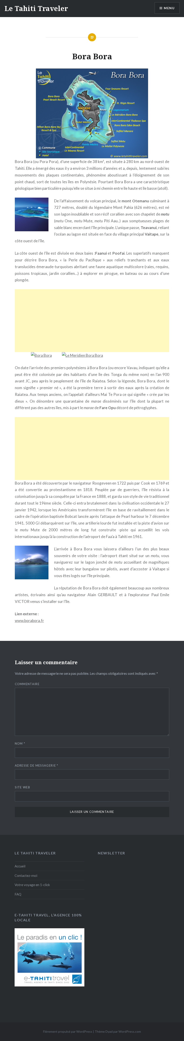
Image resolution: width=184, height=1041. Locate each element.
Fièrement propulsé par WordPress (67, 1031)
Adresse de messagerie (36, 765)
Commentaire (27, 684)
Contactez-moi (26, 875)
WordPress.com (129, 1031)
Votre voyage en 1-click (32, 885)
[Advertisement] (92, 320)
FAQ (18, 894)
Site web (22, 787)
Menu (169, 8)
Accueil (20, 866)
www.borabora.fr (29, 620)
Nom (20, 743)
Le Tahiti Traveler (36, 8)
